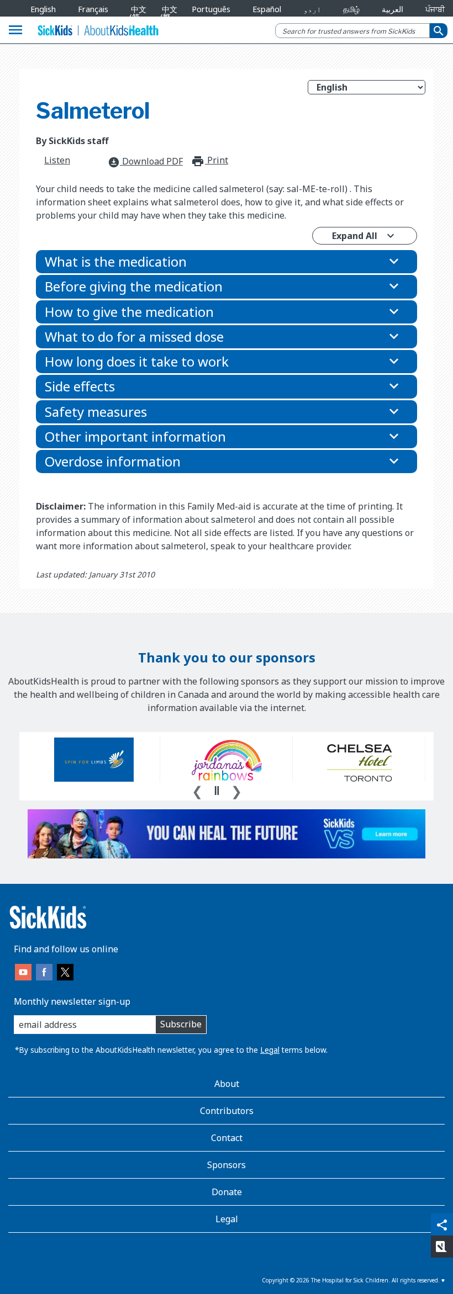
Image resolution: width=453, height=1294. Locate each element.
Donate (227, 1192)
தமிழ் (351, 9)
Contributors (227, 1111)
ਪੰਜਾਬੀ (435, 9)
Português (211, 9)
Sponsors (226, 1165)
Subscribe (181, 1024)
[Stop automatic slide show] (216, 790)
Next (236, 790)
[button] (226, 261)
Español (266, 9)
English (43, 9)
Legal (270, 1049)
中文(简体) (136, 17)
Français (93, 9)
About (226, 1084)
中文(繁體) (166, 17)
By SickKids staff (72, 141)
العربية (392, 9)
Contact (227, 1138)
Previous (197, 790)
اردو (312, 9)
